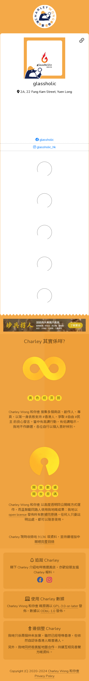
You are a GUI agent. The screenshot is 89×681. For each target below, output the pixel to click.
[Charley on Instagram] (49, 580)
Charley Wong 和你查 (63, 671)
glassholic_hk (46, 147)
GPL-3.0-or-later (65, 606)
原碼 (45, 606)
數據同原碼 (49, 515)
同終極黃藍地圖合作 (39, 647)
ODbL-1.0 (48, 611)
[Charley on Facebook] (40, 580)
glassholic (46, 139)
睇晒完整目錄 (44, 542)
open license (18, 515)
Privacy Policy (44, 676)
